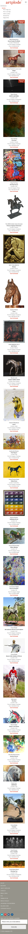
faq (2, 895)
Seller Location (6, 13)
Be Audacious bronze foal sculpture (14, 629)
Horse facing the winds (14, 41)
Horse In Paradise (14, 588)
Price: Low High (7, 11)
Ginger (14, 70)
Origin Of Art (6, 17)
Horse (14, 424)
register (3, 885)
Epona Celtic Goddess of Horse (14, 656)
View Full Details (14, 47)
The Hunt (14, 700)
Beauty (14, 266)
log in (2, 883)
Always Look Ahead (14, 726)
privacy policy (5, 900)
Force (14, 311)
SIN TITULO (14, 346)
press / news (4, 893)
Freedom (14, 826)
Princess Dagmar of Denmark (14, 225)
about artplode (5, 888)
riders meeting (14, 547)
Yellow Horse (14, 481)
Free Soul (14, 140)
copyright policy (6, 908)
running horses (14, 184)
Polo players (14, 452)
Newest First (6, 15)
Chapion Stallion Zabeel (14, 379)
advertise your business (8, 903)
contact (3, 890)
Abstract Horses (14, 756)
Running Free (14, 871)
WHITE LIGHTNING (14, 96)
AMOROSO (14, 784)
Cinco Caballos (14, 851)
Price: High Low (7, 9)
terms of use (4, 898)
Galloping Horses (14, 519)
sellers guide (5, 906)
